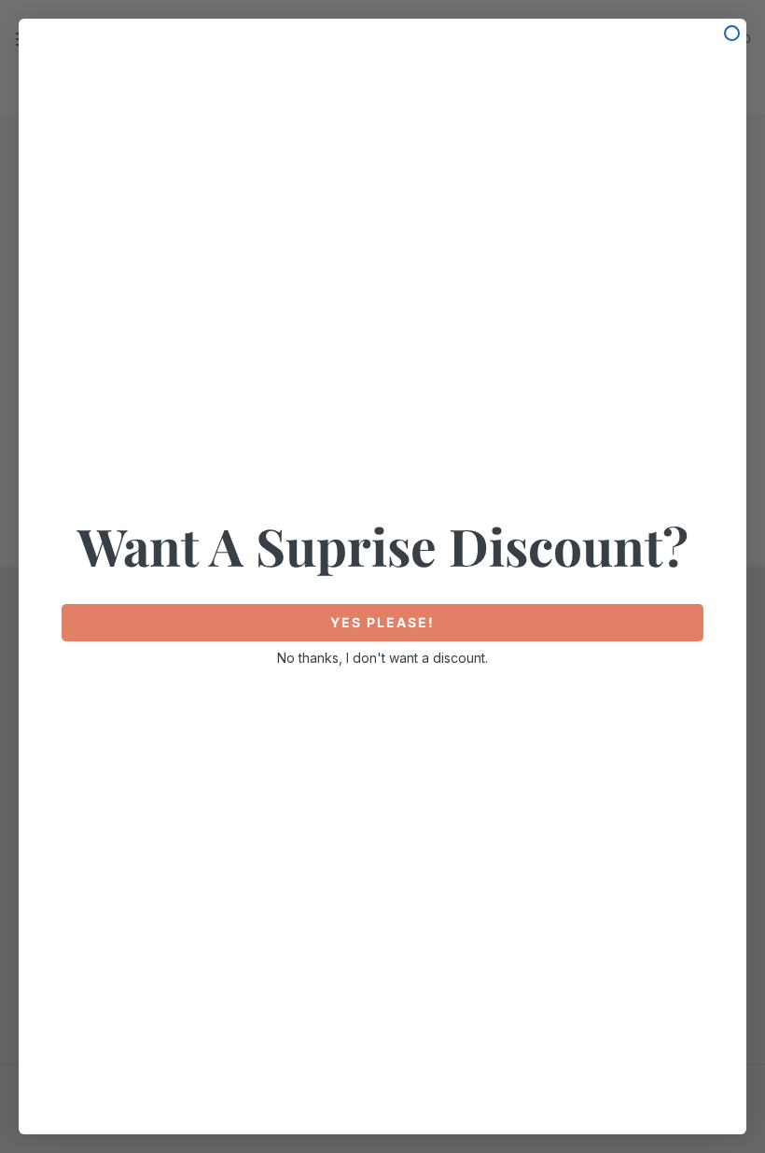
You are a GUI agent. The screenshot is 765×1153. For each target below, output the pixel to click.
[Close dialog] (732, 33)
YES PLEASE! (382, 622)
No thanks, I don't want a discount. (382, 658)
